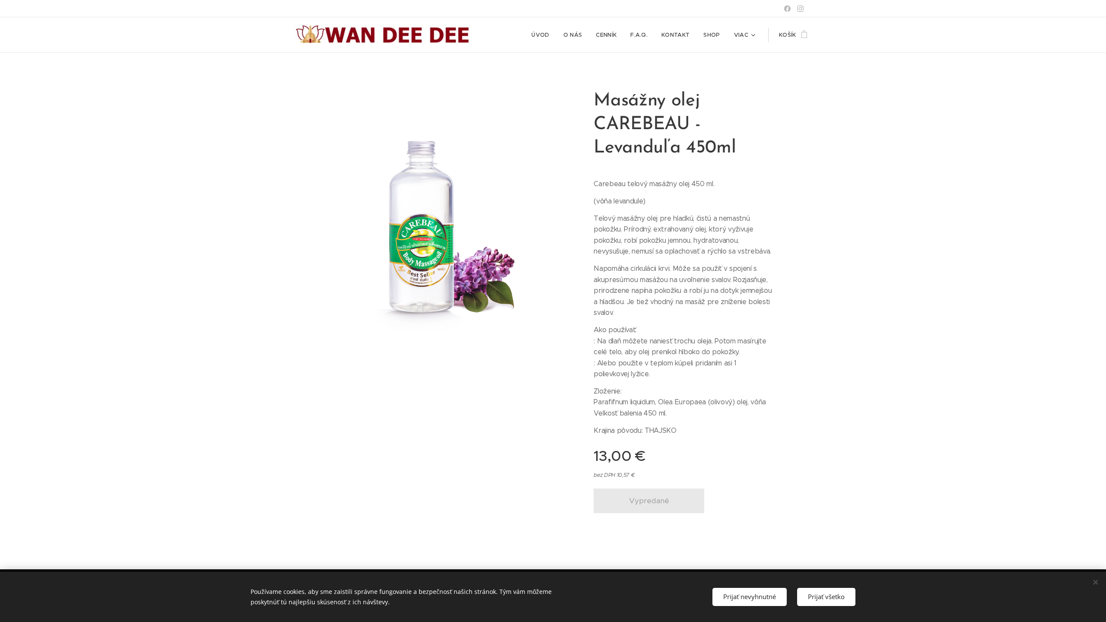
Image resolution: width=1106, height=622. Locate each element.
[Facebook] (787, 8)
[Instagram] (800, 8)
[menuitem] (542, 35)
